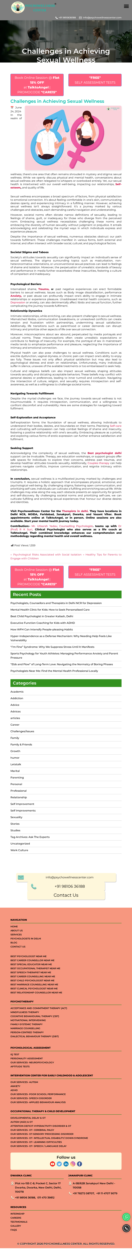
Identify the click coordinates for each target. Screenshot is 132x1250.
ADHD (14, 1090)
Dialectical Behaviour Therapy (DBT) (34, 1036)
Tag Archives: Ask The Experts (30, 837)
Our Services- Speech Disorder (31, 1098)
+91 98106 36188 (70, 886)
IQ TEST (14, 1054)
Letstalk (15, 764)
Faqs (13, 1229)
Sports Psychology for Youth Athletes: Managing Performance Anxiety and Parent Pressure (64, 655)
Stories (14, 823)
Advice (14, 704)
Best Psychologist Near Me (28, 956)
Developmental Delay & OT (28, 1117)
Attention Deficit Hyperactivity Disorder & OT (40, 1126)
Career (14, 724)
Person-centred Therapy (27, 1032)
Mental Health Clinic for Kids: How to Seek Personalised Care (50, 609)
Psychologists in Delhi (25, 938)
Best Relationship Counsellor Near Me (36, 992)
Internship (17, 1213)
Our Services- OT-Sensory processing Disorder (41, 1134)
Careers (15, 1217)
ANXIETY (15, 1086)
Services (16, 934)
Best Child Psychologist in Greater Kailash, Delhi (41, 616)
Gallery (15, 1225)
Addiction (16, 698)
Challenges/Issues (22, 731)
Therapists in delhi (75, 511)
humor (14, 757)
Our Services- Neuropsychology (32, 1062)
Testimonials (18, 1221)
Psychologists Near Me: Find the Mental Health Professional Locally (54, 670)
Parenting (17, 777)
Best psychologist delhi (105, 453)
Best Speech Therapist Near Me (30, 972)
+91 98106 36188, (25, 1197)
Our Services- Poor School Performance (38, 1094)
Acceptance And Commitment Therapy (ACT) (38, 1008)
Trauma (43, 289)
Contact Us (66, 895)
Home (14, 926)
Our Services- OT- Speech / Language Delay (38, 1146)
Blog (13, 942)
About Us (16, 930)
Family (14, 737)
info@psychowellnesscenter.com (102, 17)
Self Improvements (23, 810)
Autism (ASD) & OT (21, 1121)
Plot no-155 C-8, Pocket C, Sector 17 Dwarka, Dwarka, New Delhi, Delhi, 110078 (38, 1187)
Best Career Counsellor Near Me (32, 960)
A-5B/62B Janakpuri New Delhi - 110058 (94, 1185)
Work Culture (19, 850)
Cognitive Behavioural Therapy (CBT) (34, 1016)
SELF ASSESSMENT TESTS (95, 80)
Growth (15, 751)
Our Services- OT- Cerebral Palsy (32, 1130)
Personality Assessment (26, 1058)
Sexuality (16, 817)
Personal (16, 784)
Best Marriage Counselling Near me (34, 984)
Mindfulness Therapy (24, 1012)
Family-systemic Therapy (26, 1024)
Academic (17, 691)
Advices (15, 711)
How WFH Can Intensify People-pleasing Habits (41, 629)
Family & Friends (21, 744)
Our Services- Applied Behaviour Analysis (38, 1102)
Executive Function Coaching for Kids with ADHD (42, 622)
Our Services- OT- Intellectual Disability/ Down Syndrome (49, 1138)
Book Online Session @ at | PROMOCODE (37, 85)
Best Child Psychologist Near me (32, 980)
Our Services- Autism (24, 1082)
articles (15, 718)
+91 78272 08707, (84, 1193)
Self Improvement (22, 804)
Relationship (18, 797)
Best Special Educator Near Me (31, 964)
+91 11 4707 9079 (106, 1193)
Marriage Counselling (25, 1028)
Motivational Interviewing (28, 1020)
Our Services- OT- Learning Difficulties (36, 1142)
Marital (15, 770)
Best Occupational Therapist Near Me (35, 968)
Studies (15, 830)
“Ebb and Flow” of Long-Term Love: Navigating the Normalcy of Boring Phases (61, 664)
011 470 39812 (45, 1197)
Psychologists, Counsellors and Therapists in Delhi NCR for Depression (56, 603)
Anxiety (15, 295)
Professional (18, 790)
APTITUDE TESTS (20, 1066)
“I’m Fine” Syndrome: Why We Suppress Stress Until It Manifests (52, 646)
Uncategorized (20, 843)
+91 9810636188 (67, 17)
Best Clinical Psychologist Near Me (34, 988)
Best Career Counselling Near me (32, 976)
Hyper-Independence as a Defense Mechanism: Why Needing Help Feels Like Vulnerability (61, 638)
